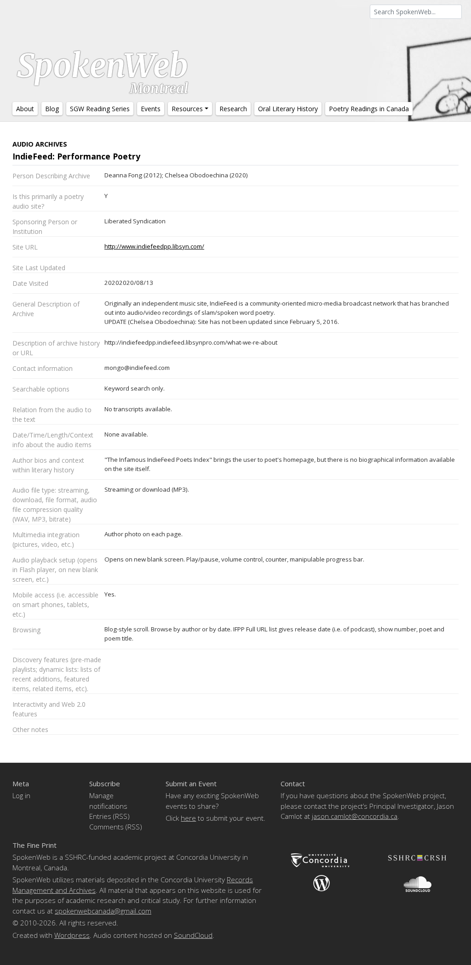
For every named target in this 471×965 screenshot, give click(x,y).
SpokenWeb (102, 71)
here (188, 818)
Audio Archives (39, 144)
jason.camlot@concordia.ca (354, 816)
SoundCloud (193, 935)
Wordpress (72, 935)
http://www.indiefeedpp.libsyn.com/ (154, 246)
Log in (21, 795)
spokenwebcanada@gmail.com (103, 910)
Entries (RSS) (109, 816)
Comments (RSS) (115, 826)
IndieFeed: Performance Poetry (76, 156)
